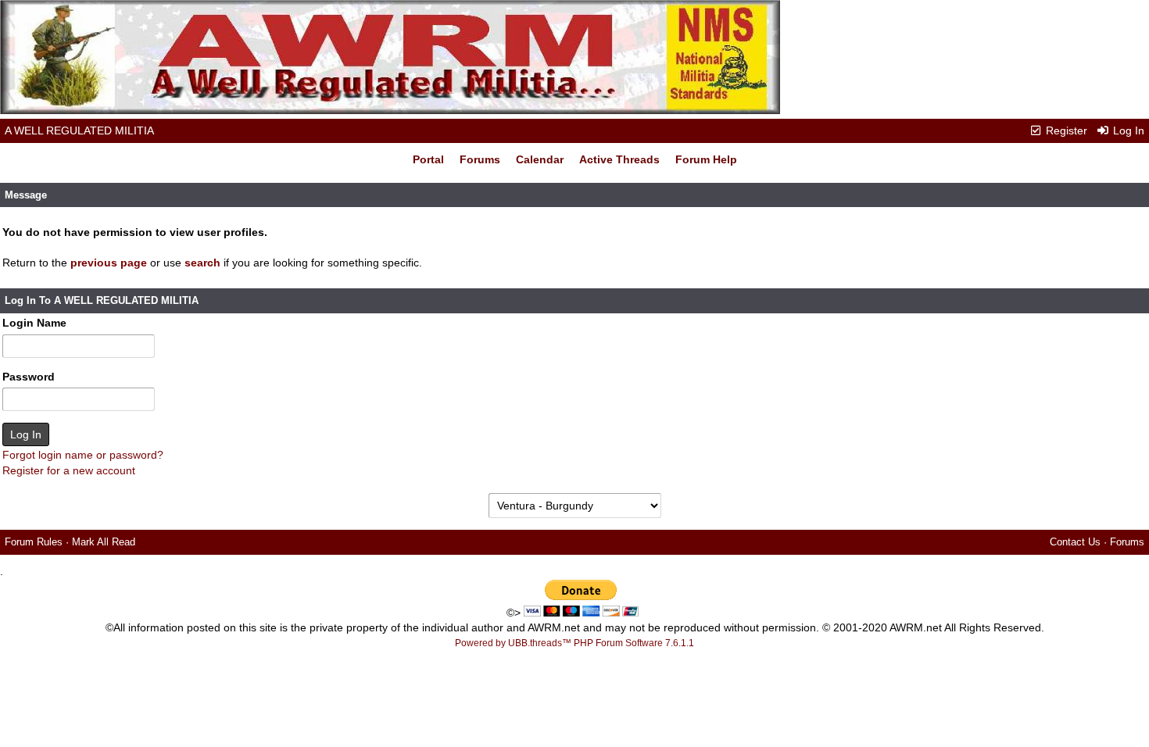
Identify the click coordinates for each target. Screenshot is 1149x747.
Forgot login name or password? (82, 455)
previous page (108, 262)
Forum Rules (34, 542)
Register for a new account (68, 470)
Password (28, 376)
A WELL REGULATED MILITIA (79, 130)
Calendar (540, 159)
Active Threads (619, 159)
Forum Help (706, 159)
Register (1065, 130)
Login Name (34, 322)
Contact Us (1075, 542)
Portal (428, 159)
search (202, 262)
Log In (1127, 130)
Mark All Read (103, 542)
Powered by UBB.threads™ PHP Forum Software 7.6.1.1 (574, 643)
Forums (480, 159)
